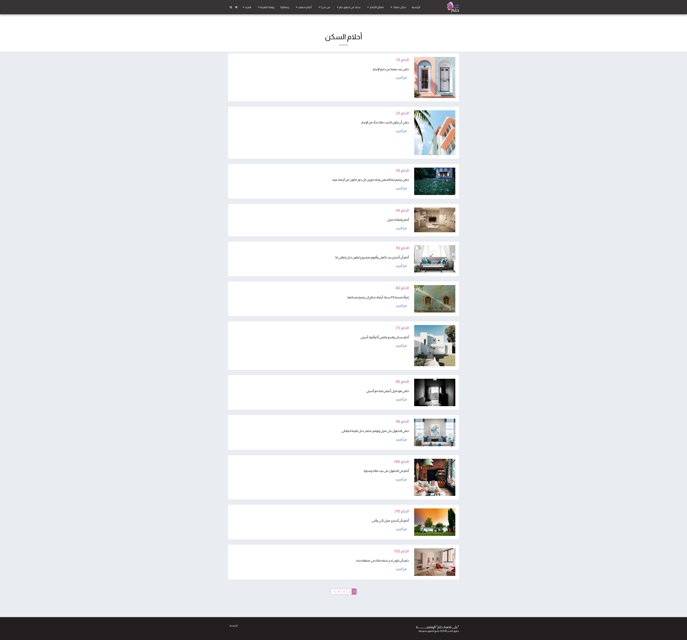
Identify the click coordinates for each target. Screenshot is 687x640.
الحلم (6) (402, 288)
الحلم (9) (402, 421)
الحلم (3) (402, 170)
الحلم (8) (402, 381)
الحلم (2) (402, 113)
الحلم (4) (402, 210)
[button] (398, 7)
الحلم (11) (402, 511)
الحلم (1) (402, 60)
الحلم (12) (401, 551)
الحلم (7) (402, 328)
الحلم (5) (402, 248)
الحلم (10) (401, 461)
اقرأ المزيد (401, 77)
